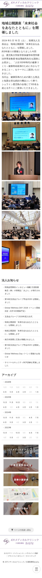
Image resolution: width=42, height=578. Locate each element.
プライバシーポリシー (16, 556)
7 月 (36, 417)
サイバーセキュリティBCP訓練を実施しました (22, 364)
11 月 (11, 402)
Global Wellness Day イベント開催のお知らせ (22, 355)
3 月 (24, 392)
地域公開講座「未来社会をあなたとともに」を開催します (21, 332)
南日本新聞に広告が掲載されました (20, 339)
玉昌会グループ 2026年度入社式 (18, 316)
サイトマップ (31, 556)
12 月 (5, 402)
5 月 (11, 392)
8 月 (30, 417)
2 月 (30, 407)
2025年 (8, 397)
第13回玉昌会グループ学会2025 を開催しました (22, 346)
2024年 (8, 412)
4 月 (17, 392)
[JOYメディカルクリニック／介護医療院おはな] (21, 4)
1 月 (37, 392)
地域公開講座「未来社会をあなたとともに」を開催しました (21, 323)
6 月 (5, 392)
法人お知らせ (10, 280)
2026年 (8, 382)
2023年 (8, 427)
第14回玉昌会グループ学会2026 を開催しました (22, 300)
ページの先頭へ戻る (22, 530)
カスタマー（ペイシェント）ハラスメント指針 (21, 553)
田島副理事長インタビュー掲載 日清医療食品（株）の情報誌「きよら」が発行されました (22, 290)
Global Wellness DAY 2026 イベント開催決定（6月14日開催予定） (22, 309)
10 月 (18, 402)
